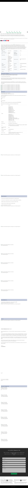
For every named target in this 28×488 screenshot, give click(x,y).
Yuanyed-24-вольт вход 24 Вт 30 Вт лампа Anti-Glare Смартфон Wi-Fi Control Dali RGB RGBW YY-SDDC (20, 482)
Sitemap (16, 486)
